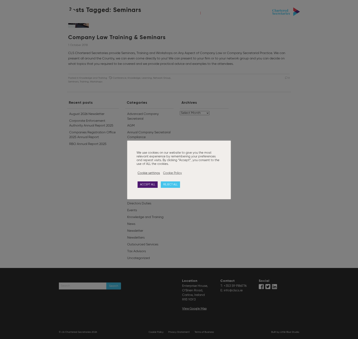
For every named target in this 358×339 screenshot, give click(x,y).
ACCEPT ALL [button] (147, 184)
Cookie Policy (172, 173)
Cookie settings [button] (149, 173)
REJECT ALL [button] (170, 184)
